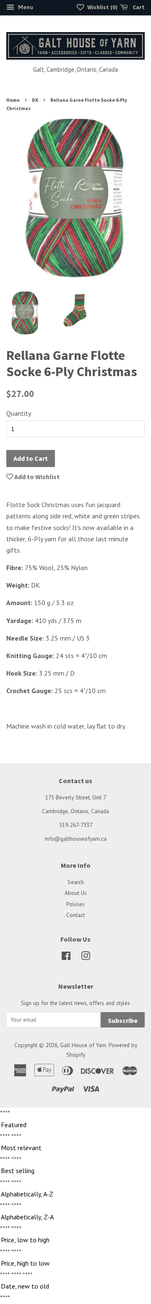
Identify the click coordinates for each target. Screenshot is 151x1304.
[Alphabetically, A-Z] (75, 1194)
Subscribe (123, 1020)
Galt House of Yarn (83, 1045)
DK (35, 100)
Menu (24, 7)
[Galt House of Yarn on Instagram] (85, 957)
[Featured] (75, 1125)
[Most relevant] (75, 1148)
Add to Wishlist (36, 476)
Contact (75, 915)
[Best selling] (75, 1171)
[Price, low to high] (75, 1240)
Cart (138, 7)
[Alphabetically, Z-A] (75, 1217)
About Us (76, 893)
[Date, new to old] (75, 1286)
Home (13, 100)
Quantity (18, 413)
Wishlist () (101, 7)
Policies (75, 904)
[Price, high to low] (75, 1263)
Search (76, 882)
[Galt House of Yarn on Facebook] (66, 957)
